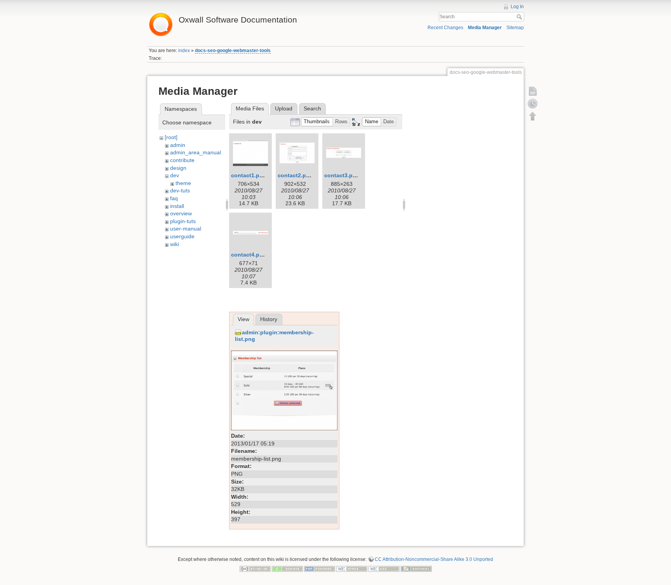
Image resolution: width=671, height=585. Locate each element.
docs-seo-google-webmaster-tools (233, 50)
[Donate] (287, 568)
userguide (182, 236)
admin (177, 145)
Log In (517, 6)
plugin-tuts (183, 221)
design (178, 168)
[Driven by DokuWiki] (416, 568)
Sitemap (515, 27)
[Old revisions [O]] (533, 103)
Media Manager (485, 27)
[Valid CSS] (384, 568)
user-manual (185, 228)
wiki (174, 244)
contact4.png (248, 254)
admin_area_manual (195, 152)
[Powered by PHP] (319, 568)
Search (520, 16)
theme (183, 183)
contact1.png (248, 175)
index (184, 50)
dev (174, 175)
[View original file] (284, 390)
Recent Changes (445, 27)
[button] (317, 121)
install (177, 206)
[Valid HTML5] (351, 568)
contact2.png (295, 175)
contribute (182, 160)
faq (174, 198)
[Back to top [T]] (533, 116)
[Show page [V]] (533, 91)
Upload (283, 108)
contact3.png (342, 175)
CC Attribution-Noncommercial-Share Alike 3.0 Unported (434, 559)
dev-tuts (180, 190)
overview (181, 213)
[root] (171, 137)
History (268, 319)
